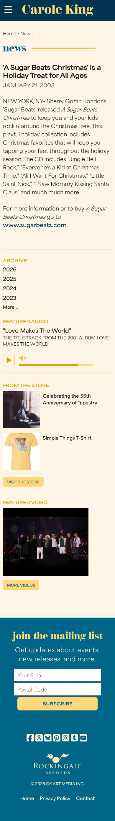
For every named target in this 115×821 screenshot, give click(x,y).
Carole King (57, 9)
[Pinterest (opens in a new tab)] (56, 739)
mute (22, 358)
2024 (10, 289)
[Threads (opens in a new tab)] (39, 739)
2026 (10, 270)
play (9, 360)
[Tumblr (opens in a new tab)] (74, 739)
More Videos (21, 585)
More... (10, 307)
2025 (9, 279)
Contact (85, 798)
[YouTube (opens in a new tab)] (83, 739)
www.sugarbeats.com (35, 225)
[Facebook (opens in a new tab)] (30, 739)
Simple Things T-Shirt (67, 438)
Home (9, 34)
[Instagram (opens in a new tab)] (65, 739)
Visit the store (23, 482)
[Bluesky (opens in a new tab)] (48, 739)
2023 (9, 298)
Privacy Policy (55, 798)
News (26, 34)
